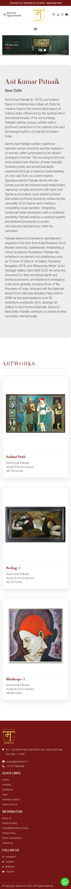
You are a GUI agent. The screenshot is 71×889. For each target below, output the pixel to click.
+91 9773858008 (15, 766)
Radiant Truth (16, 457)
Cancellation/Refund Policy (15, 828)
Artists (5, 779)
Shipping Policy (9, 823)
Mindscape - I (15, 679)
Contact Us (7, 843)
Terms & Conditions (12, 838)
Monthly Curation (11, 799)
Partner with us (9, 804)
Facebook (9, 866)
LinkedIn (10, 861)
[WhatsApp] (65, 882)
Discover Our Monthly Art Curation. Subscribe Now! (36, 3)
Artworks (6, 784)
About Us (7, 818)
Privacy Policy (9, 833)
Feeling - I (13, 568)
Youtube (10, 871)
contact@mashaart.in (17, 761)
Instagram (11, 856)
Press (5, 794)
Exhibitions (7, 789)
